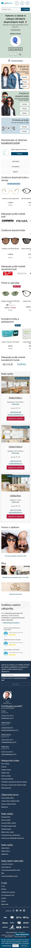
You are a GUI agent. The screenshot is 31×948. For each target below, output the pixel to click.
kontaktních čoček (10, 142)
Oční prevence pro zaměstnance (10, 835)
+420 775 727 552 (15, 510)
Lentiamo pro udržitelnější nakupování (12, 838)
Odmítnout (24, 946)
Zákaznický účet (6, 788)
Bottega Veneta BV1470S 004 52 (10, 301)
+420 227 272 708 (6, 715)
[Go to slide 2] (15, 54)
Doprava (3, 767)
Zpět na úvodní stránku (11, 932)
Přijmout (15, 946)
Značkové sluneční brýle (21, 96)
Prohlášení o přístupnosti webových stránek (14, 782)
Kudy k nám (15, 404)
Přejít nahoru (22, 932)
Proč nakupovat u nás (7, 895)
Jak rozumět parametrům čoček (10, 870)
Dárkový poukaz (6, 776)
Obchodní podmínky (7, 779)
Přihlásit (19, 154)
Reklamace (4, 807)
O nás (3, 886)
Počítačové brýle (20, 121)
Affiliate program (6, 829)
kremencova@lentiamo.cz (15, 415)
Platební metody (6, 770)
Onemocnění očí (6, 867)
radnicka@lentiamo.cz (15, 512)
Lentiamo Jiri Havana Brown (10, 248)
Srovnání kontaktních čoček (9, 876)
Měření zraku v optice (7, 832)
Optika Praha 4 (15, 446)
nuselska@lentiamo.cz (15, 463)
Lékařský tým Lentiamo (8, 892)
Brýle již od (22, 69)
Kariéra (3, 901)
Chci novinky (15, 684)
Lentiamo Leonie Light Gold (10, 198)
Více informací (6, 946)
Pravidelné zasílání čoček (8, 826)
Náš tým (3, 889)
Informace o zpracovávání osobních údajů (13, 785)
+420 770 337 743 (15, 461)
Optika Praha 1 (15, 397)
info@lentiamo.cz (6, 718)
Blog (2, 873)
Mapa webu (4, 904)
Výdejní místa (5, 773)
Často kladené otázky (7, 798)
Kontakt (3, 898)
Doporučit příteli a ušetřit (8, 823)
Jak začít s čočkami (7, 864)
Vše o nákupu (5, 764)
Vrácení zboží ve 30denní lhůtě (10, 801)
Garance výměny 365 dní (8, 804)
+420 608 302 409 (15, 412)
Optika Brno (15, 495)
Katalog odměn (5, 817)
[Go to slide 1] (11, 54)
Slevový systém (6, 820)
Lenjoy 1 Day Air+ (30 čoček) (10, 342)
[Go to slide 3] (20, 54)
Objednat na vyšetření (15, 418)
